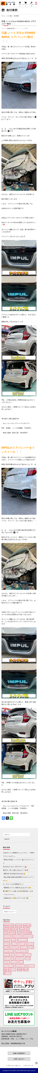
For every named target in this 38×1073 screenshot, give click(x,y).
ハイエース (19, 955)
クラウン (21, 944)
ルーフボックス (8, 966)
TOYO (6, 933)
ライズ (21, 962)
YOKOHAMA (27, 933)
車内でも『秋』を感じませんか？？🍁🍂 (15, 870)
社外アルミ (12, 969)
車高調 (20, 969)
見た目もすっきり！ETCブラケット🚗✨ (15, 866)
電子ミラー (7, 973)
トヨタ (31, 947)
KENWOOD (26, 925)
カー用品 (9, 16)
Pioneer (21, 929)
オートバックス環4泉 (8, 3)
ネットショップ (25, 5)
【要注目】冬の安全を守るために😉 (14, 873)
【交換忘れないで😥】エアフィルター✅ (15, 898)
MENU (36, 4)
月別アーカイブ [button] (9, 911)
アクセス (20, 5)
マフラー (6, 962)
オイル (13, 940)
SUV (27, 929)
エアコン (6, 940)
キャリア (14, 944)
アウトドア (7, 936)
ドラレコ (6, 955)
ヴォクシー (30, 966)
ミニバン (14, 962)
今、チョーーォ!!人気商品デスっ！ (13, 884)
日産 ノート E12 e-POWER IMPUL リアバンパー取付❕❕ (18, 22)
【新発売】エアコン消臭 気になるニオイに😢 (17, 887)
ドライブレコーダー (21, 951)
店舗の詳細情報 (18, 1053)
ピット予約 (31, 5)
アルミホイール (28, 936)
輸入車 (26, 969)
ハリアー (28, 955)
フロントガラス (8, 958)
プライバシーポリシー (14, 1065)
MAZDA (6, 929)
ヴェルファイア (20, 966)
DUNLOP (18, 925)
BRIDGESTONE (8, 925)
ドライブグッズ (8, 951)
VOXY (19, 933)
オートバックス (22, 940)
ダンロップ (23, 947)
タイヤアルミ (14, 947)
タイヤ (6, 947)
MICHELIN (14, 929)
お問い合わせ (18, 1059)
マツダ (28, 958)
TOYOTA (12, 933)
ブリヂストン (19, 958)
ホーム (3, 16)
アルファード (17, 936)
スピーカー (30, 944)
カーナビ (6, 944)
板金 (5, 969)
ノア (12, 955)
